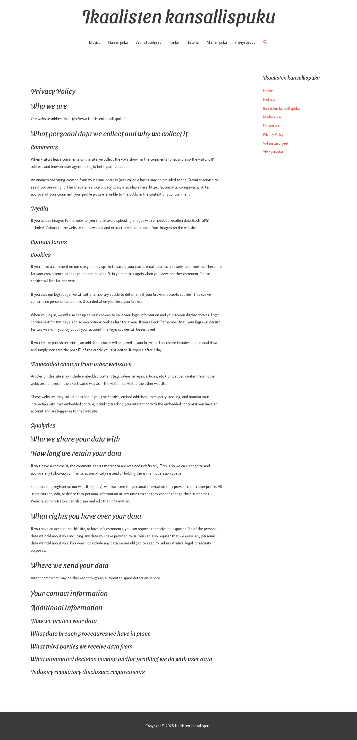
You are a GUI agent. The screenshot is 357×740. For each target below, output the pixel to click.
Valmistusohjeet (148, 42)
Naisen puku (118, 42)
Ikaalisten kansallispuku (178, 15)
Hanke (174, 42)
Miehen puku (216, 42)
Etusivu (95, 42)
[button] (265, 42)
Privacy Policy (273, 134)
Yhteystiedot (245, 42)
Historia (193, 42)
